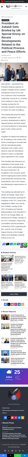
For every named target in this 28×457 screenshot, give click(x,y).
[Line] (25, 244)
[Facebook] (3, 244)
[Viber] (21, 244)
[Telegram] (18, 244)
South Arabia (10, 17)
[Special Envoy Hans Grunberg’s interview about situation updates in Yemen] (5, 353)
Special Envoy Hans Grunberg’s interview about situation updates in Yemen (18, 352)
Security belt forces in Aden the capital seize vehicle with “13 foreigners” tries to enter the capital (20, 259)
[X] (7, 244)
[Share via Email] (21, 246)
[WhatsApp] (14, 244)
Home (4, 17)
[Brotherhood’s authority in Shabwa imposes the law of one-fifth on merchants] (21, 277)
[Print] (25, 246)
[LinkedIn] (10, 244)
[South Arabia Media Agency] (14, 6)
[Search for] (26, 7)
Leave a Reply (14, 294)
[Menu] (2, 7)
